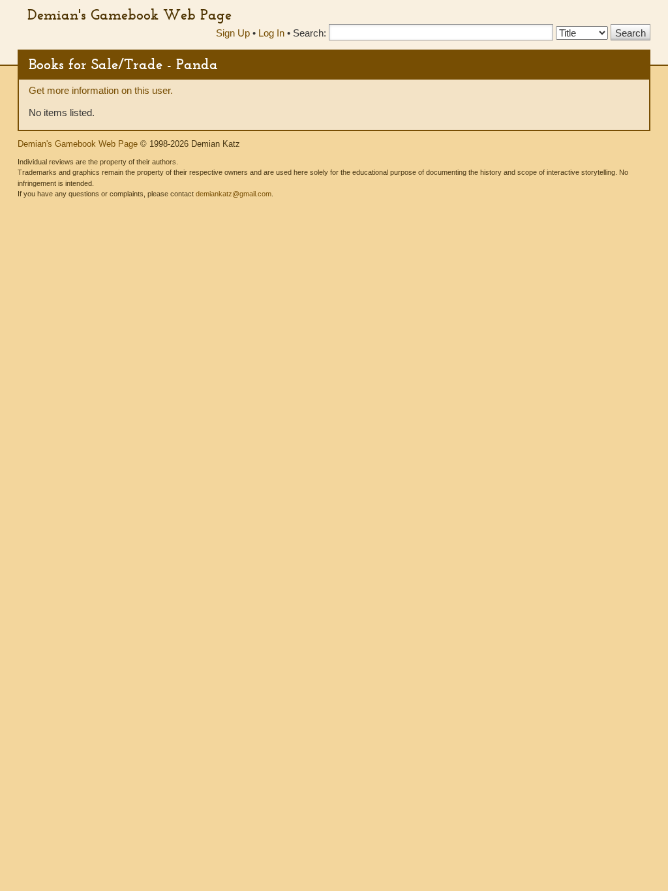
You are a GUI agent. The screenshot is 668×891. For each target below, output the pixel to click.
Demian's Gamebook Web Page (129, 14)
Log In (271, 32)
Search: (309, 32)
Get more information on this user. (101, 90)
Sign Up (233, 32)
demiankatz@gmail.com (233, 194)
